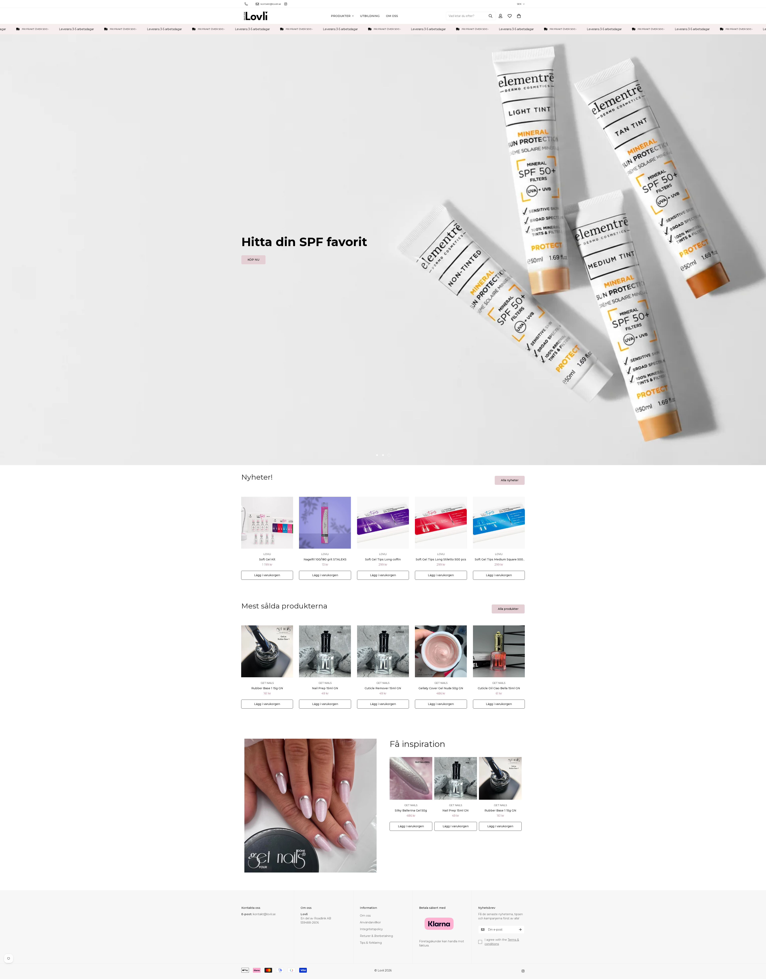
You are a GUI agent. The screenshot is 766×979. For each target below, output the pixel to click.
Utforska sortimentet (263, 262)
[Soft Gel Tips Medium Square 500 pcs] (499, 523)
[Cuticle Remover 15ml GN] (383, 651)
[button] (518, 16)
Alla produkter (508, 609)
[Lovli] (255, 16)
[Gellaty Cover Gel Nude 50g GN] (441, 651)
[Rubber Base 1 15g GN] (267, 651)
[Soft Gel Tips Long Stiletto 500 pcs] (441, 523)
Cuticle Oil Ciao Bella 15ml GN (499, 688)
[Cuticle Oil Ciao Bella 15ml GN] (499, 651)
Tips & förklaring (371, 942)
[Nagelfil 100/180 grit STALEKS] (325, 523)
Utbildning (370, 16)
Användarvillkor (370, 922)
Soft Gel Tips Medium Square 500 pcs (499, 560)
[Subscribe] (520, 929)
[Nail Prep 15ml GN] (325, 651)
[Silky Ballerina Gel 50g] (411, 778)
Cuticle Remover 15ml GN (383, 688)
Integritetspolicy (371, 929)
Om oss (392, 16)
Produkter (340, 16)
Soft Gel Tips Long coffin (383, 559)
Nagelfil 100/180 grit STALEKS (325, 559)
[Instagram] (285, 4)
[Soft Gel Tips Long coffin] (383, 523)
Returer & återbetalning (376, 936)
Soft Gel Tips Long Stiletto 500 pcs (441, 559)
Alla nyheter (509, 480)
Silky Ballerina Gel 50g (411, 810)
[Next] (539, 522)
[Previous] (226, 522)
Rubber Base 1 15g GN (267, 688)
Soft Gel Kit (267, 559)
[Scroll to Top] (758, 957)
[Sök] (490, 16)
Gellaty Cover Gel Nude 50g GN (441, 688)
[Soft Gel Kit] (267, 523)
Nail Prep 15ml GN (325, 688)
